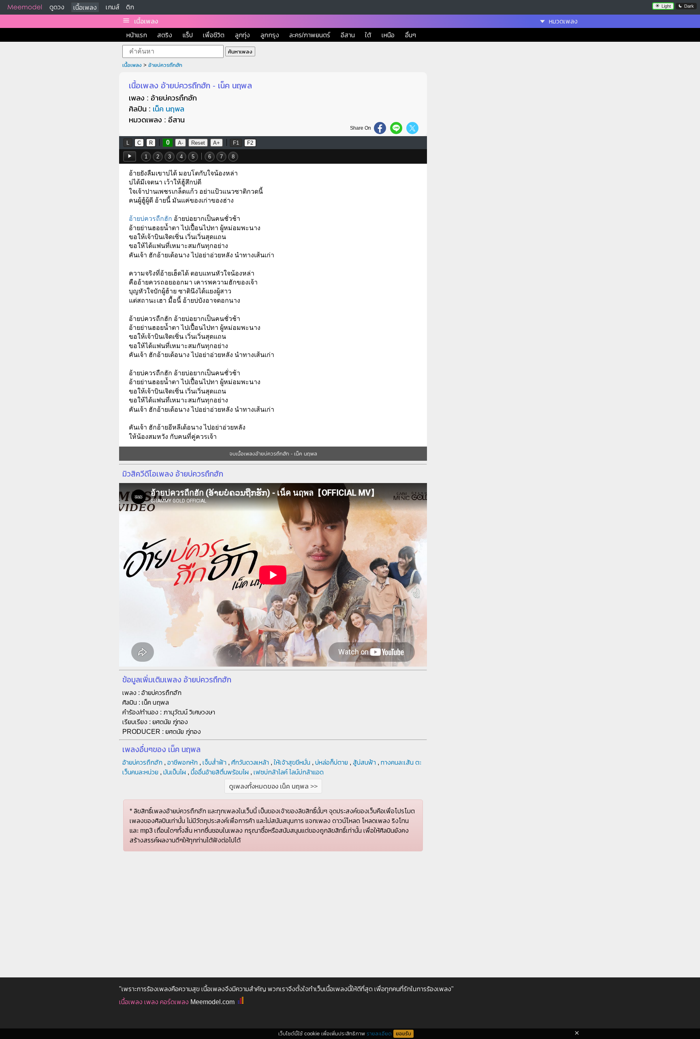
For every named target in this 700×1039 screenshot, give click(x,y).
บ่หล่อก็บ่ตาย (331, 762)
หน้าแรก (136, 35)
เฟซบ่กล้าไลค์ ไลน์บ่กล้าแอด (289, 772)
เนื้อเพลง (85, 7)
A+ (216, 143)
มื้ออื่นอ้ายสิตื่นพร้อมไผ (220, 772)
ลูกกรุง (269, 35)
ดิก (130, 7)
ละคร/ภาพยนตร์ (309, 35)
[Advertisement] (507, 132)
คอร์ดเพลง (174, 1001)
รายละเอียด (379, 1033)
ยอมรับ (403, 1034)
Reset (198, 143)
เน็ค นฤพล (168, 109)
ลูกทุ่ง (242, 35)
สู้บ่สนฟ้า (364, 762)
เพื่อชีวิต (213, 35)
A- (180, 143)
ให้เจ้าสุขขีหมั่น (292, 762)
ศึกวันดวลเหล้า (250, 762)
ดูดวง (56, 7)
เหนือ (388, 35)
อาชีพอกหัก (182, 762)
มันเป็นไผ (174, 772)
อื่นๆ (410, 35)
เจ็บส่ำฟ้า (214, 762)
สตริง (164, 35)
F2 (250, 143)
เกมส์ (113, 7)
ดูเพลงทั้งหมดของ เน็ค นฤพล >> (273, 786)
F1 (236, 143)
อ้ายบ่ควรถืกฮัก (165, 65)
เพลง (151, 1001)
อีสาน (348, 35)
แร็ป (188, 35)
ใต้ (368, 35)
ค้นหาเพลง (240, 52)
